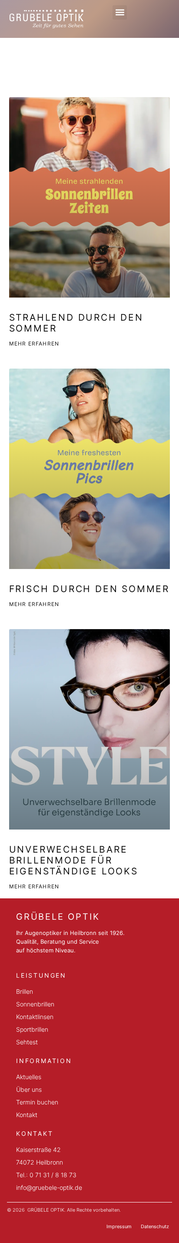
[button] (120, 12)
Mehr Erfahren (34, 343)
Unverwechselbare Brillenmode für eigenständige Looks (73, 860)
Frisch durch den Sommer (89, 588)
